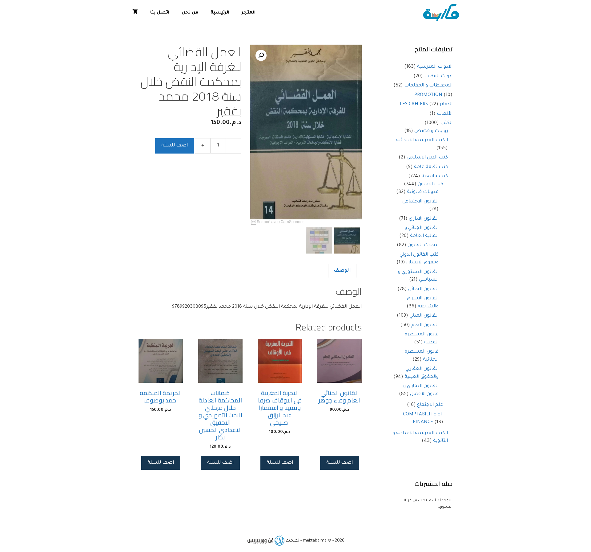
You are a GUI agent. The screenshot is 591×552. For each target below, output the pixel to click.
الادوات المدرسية (434, 67)
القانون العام (425, 325)
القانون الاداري (424, 219)
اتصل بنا (159, 12)
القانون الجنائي (423, 289)
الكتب (446, 123)
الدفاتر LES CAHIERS (426, 104)
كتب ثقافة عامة (431, 167)
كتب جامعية (434, 176)
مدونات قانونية (423, 192)
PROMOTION (428, 95)
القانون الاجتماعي (420, 201)
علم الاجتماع (430, 405)
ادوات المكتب (438, 76)
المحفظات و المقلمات (428, 85)
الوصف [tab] (342, 271)
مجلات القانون (423, 245)
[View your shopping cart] (135, 13)
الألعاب (444, 114)
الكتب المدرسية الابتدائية (422, 140)
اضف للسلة (174, 145)
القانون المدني (424, 315)
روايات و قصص (431, 131)
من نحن (190, 12)
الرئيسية (220, 12)
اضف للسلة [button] (339, 463)
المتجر (248, 12)
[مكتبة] (442, 13)
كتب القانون (430, 184)
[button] (261, 55)
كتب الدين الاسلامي (427, 157)
